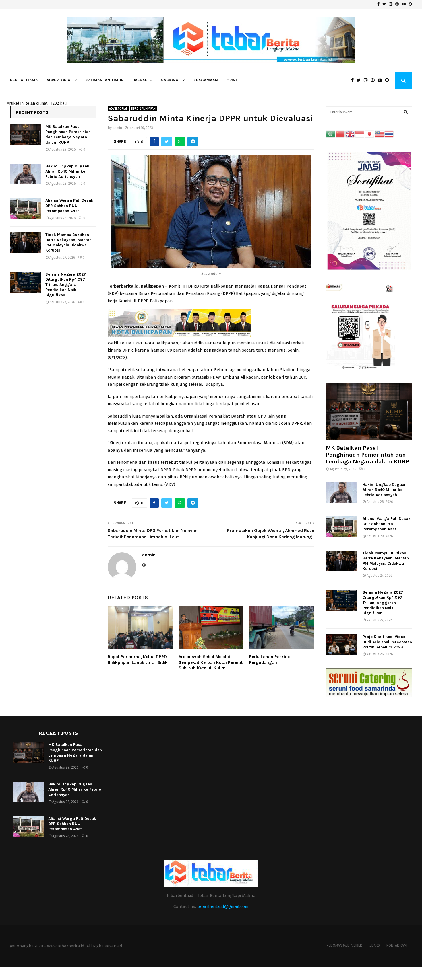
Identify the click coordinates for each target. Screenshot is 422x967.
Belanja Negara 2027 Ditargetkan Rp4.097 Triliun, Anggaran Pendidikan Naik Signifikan (65, 285)
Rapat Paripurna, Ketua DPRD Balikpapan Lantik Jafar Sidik (138, 659)
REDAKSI (374, 945)
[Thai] (389, 133)
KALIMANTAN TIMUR (105, 80)
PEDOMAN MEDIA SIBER (344, 945)
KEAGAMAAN (205, 80)
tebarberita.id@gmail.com (223, 906)
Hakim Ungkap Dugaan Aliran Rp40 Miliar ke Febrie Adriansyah (67, 171)
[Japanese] (370, 133)
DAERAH (140, 80)
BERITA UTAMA (24, 80)
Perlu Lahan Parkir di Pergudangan (270, 659)
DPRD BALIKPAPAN (143, 108)
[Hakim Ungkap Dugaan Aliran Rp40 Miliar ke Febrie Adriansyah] (25, 174)
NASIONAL (170, 80)
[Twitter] (360, 80)
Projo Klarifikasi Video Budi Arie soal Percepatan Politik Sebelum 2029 (387, 642)
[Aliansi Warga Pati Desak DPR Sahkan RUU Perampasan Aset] (25, 208)
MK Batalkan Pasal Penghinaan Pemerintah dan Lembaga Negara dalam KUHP (68, 134)
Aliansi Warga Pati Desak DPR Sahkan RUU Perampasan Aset (69, 205)
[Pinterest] (374, 80)
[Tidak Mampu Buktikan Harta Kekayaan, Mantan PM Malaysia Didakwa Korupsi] (25, 242)
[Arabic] (331, 133)
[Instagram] (367, 80)
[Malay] (379, 133)
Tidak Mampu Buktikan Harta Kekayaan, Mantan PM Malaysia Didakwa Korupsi (68, 242)
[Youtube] (381, 80)
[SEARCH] (406, 112)
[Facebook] (354, 80)
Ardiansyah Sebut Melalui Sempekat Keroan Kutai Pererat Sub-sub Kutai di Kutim (211, 662)
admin (117, 128)
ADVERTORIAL (59, 80)
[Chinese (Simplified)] (340, 133)
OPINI (232, 80)
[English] (350, 133)
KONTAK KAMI (396, 945)
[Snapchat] (388, 80)
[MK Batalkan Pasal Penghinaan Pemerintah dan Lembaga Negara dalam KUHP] (25, 134)
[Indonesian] (360, 133)
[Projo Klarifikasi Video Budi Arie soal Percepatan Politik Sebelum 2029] (341, 644)
